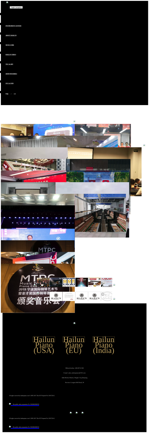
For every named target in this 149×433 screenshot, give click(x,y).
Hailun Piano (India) (103, 339)
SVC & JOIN (10, 83)
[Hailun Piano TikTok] (77, 411)
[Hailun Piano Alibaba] (82, 411)
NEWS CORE (10, 45)
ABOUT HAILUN (11, 35)
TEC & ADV (9, 64)
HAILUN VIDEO (11, 54)
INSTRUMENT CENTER (13, 26)
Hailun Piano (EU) (73, 339)
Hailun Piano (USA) (44, 339)
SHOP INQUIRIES (11, 74)
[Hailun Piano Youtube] (71, 411)
